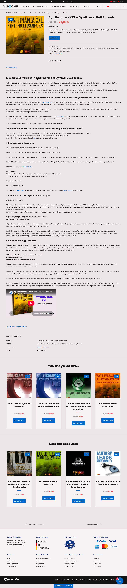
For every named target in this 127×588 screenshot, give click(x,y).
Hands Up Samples (12, 564)
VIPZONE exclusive (43, 347)
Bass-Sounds (97, 564)
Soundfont (60, 116)
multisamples (47, 102)
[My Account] (116, 6)
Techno (60, 51)
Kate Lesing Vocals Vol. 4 (43, 558)
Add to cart (54, 38)
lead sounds (68, 190)
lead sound (20, 190)
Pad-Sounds (96, 561)
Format (32, 13)
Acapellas (39, 561)
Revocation (113, 579)
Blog (84, 579)
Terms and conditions (94, 579)
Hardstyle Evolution (70, 558)
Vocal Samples (40, 564)
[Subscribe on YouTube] (5, 2)
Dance (60, 49)
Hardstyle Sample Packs (40, 6)
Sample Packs (25, 6)
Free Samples (86, 6)
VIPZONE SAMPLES (11, 13)
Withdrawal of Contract (63, 586)
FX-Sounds (96, 558)
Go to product (19, 420)
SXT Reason (53, 51)
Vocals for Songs (41, 566)
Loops (9, 558)
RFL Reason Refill (88, 49)
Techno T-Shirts (11, 566)
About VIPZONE (76, 579)
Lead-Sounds (57, 53)
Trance (66, 51)
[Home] (10, 6)
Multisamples (76, 49)
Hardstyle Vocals (69, 564)
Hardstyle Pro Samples (71, 561)
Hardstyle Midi (68, 566)
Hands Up (66, 49)
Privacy (105, 579)
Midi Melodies (11, 561)
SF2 (35, 138)
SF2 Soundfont (41, 13)
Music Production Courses (58, 6)
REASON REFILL (27, 167)
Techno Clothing (74, 6)
